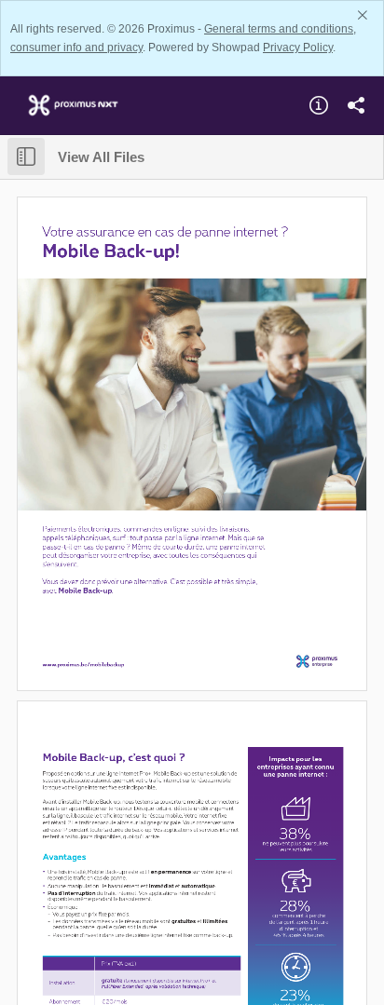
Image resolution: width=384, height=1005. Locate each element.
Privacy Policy (298, 47)
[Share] (356, 105)
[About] (318, 105)
